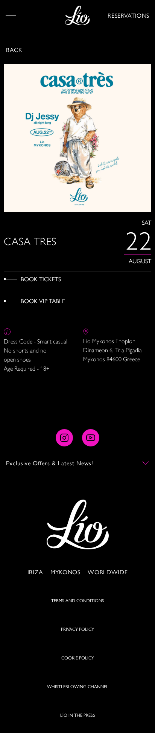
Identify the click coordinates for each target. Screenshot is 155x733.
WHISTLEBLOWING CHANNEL (77, 686)
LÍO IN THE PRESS (77, 715)
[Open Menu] (13, 15)
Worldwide (108, 571)
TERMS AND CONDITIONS (77, 600)
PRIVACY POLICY (77, 629)
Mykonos (65, 571)
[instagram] (64, 437)
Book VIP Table (43, 300)
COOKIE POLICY (77, 657)
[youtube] (90, 437)
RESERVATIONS (128, 15)
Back (14, 49)
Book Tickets (41, 279)
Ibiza (35, 571)
